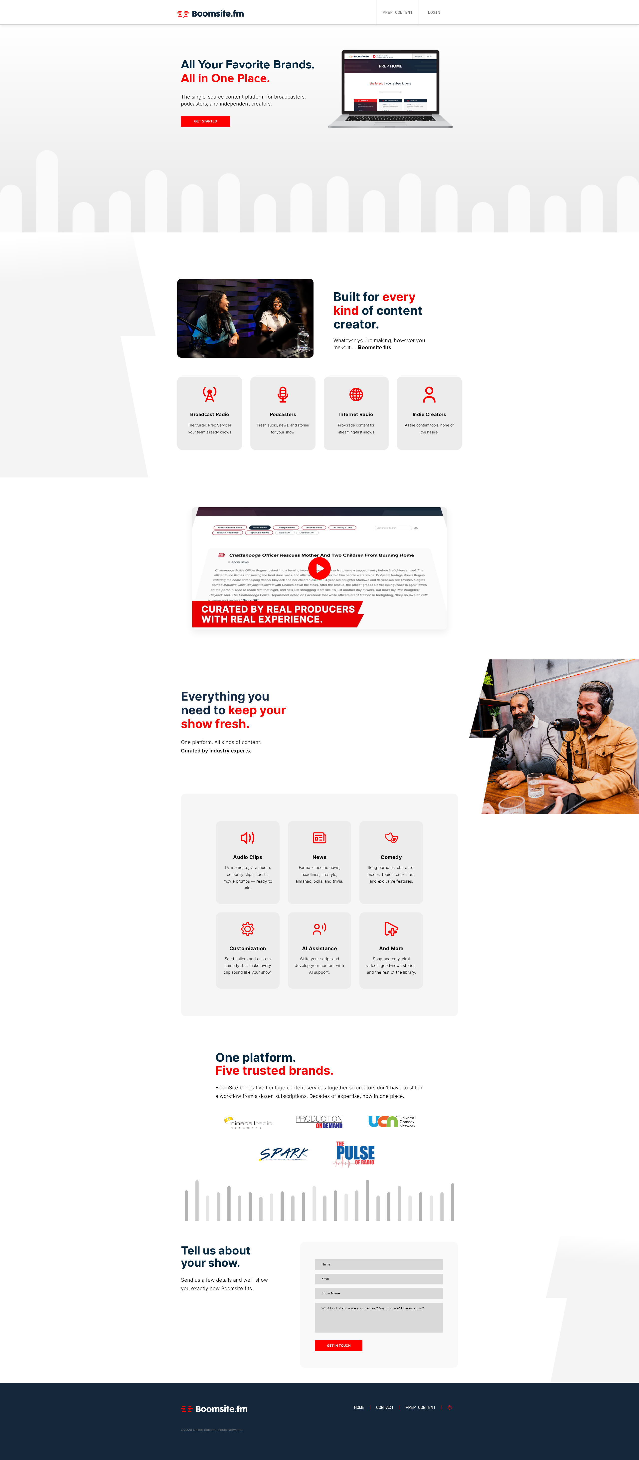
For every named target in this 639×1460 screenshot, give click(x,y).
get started (205, 121)
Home (359, 1407)
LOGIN (434, 12)
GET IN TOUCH (339, 1346)
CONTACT (385, 1407)
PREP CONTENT (398, 12)
